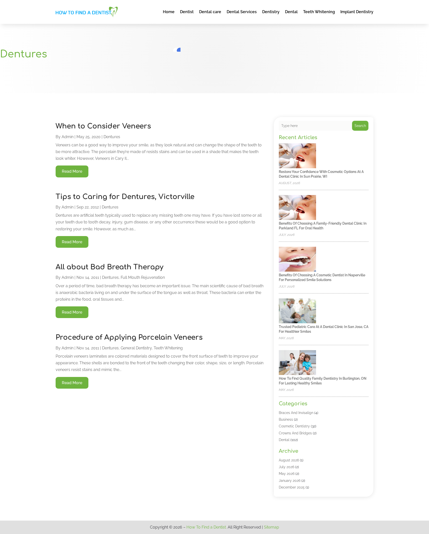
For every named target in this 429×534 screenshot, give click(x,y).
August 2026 (289, 460)
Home (169, 11)
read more (72, 171)
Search (360, 126)
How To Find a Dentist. (206, 527)
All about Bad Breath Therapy (109, 267)
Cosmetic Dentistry (294, 426)
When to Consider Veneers (103, 126)
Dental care (210, 11)
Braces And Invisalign (296, 413)
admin (67, 136)
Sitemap (271, 527)
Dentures (112, 136)
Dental (291, 11)
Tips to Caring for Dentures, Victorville (125, 197)
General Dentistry (136, 348)
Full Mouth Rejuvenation (143, 277)
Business (286, 419)
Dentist (187, 11)
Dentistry (271, 11)
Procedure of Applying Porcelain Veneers (129, 337)
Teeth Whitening (319, 11)
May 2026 (286, 474)
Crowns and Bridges (295, 433)
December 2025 (292, 487)
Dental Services (242, 11)
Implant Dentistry (356, 11)
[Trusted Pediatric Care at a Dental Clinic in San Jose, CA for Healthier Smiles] (297, 311)
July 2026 (286, 467)
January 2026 (289, 481)
